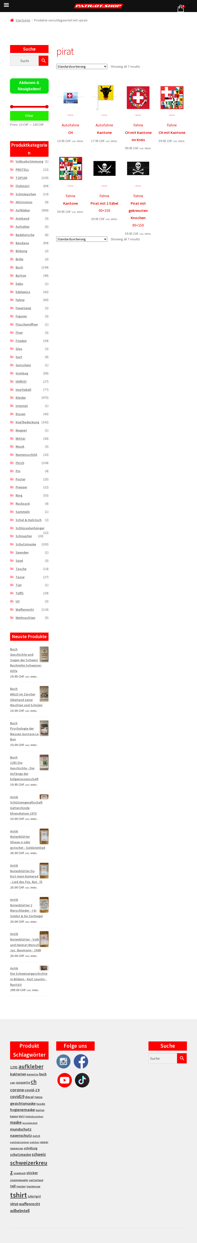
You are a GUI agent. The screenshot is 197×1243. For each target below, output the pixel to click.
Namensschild (26, 454)
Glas (19, 349)
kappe (14, 1116)
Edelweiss (23, 292)
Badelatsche (25, 235)
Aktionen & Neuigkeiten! (29, 86)
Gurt (19, 357)
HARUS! (21, 381)
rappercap (16, 1148)
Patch (20, 463)
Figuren (21, 316)
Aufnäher (23, 226)
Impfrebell (23, 389)
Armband (22, 218)
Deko (19, 283)
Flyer (19, 332)
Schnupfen (24, 536)
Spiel (19, 560)
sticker (32, 1173)
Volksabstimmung (29, 161)
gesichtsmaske (23, 1103)
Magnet (21, 430)
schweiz (39, 1154)
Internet (22, 406)
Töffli (20, 593)
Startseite (23, 20)
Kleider (21, 397)
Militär (20, 438)
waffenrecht (29, 1203)
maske (16, 1122)
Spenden (22, 552)
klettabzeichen (34, 1116)
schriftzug (30, 1148)
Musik (20, 446)
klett (22, 1116)
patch (36, 1136)
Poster (20, 479)
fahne (38, 1097)
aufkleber (30, 1066)
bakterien (18, 1074)
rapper (44, 1142)
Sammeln (23, 512)
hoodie (41, 1104)
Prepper (21, 487)
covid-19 (32, 1090)
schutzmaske (20, 1154)
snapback (19, 1173)
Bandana (22, 243)
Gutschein (23, 365)
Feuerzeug (23, 308)
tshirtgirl (34, 1196)
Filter (29, 115)
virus (14, 1203)
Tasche (21, 569)
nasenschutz (21, 1135)
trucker (21, 1186)
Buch (19, 267)
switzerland (36, 1180)
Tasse (20, 577)
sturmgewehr (19, 1180)
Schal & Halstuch (29, 520)
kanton (40, 1110)
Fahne (20, 300)
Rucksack (23, 503)
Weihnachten (25, 617)
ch (34, 1081)
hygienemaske (22, 1109)
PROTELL (22, 169)
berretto (32, 1074)
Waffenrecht (25, 609)
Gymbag (22, 373)
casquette (23, 1082)
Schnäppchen (26, 194)
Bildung (21, 251)
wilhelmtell (20, 1210)
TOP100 (21, 178)
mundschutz (20, 1129)
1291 (14, 1067)
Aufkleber (23, 210)
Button (21, 275)
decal (29, 1097)
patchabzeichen (19, 1142)
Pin (18, 471)
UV (18, 601)
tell (13, 1186)
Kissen (20, 414)
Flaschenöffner (27, 324)
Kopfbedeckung (27, 422)
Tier (19, 585)
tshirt (18, 1195)
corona (17, 1090)
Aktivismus (24, 202)
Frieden (21, 341)
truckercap (33, 1186)
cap (12, 1082)
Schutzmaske (26, 544)
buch (43, 1074)
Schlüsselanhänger (30, 528)
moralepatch (29, 1123)
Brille (19, 259)
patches (34, 1142)
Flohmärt (23, 186)
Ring (19, 495)
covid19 (17, 1096)
